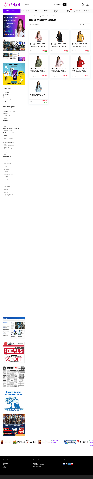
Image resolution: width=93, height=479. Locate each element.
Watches (5, 159)
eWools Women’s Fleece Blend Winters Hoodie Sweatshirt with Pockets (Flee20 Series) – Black (58, 46)
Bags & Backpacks (8, 130)
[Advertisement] (15, 257)
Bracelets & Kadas (8, 140)
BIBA (6, 101)
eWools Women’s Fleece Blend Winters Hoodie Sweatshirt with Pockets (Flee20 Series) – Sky (37, 96)
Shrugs (5, 168)
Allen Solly (7, 94)
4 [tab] (40, 454)
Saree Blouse (7, 191)
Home (30, 16)
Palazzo (5, 166)
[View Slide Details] (6, 442)
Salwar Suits (6, 116)
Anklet (5, 137)
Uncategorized (7, 156)
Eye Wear (5, 120)
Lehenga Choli (7, 189)
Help (4, 464)
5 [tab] (42, 454)
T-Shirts (6, 179)
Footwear (5, 123)
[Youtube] (72, 464)
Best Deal (69, 11)
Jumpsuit (6, 188)
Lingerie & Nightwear (57, 11)
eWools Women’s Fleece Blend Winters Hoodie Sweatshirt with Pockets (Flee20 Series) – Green (37, 71)
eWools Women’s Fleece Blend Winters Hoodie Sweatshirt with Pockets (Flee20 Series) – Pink (58, 71)
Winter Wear (6, 192)
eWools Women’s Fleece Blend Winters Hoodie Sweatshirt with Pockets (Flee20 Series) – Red (79, 71)
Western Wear (46, 11)
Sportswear (6, 151)
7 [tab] (45, 454)
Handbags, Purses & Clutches (11, 128)
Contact (86, 10)
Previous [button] (2, 446)
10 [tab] (50, 454)
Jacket (5, 152)
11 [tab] (52, 454)
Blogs (4, 467)
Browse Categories (10, 10)
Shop (22, 10)
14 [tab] (57, 454)
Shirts (6, 177)
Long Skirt (7, 171)
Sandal (5, 125)
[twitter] (67, 464)
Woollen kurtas (8, 195)
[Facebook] (64, 464)
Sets (5, 154)
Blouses (6, 176)
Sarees (5, 118)
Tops (6, 180)
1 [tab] (35, 454)
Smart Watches (7, 160)
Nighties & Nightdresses (9, 145)
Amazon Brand (8, 96)
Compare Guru (77, 11)
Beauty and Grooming (9, 111)
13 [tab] (55, 454)
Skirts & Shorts (7, 169)
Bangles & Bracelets (8, 138)
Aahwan (7, 92)
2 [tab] (37, 454)
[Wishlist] (87, 4)
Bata (6, 98)
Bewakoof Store (8, 100)
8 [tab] (47, 454)
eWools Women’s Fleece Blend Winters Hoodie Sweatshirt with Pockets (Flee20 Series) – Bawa (37, 46)
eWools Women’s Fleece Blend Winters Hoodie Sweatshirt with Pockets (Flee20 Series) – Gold (79, 46)
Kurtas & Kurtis (7, 115)
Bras (5, 144)
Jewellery (5, 135)
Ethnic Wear (37, 11)
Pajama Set (6, 147)
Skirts (6, 172)
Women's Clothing (8, 183)
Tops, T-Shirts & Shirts (8, 174)
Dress (5, 165)
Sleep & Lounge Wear (8, 148)
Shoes (5, 126)
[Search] (64, 4)
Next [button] (91, 446)
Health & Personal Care (9, 133)
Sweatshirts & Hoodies (10, 194)
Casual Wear (28, 11)
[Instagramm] (69, 464)
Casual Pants (7, 185)
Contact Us (6, 463)
